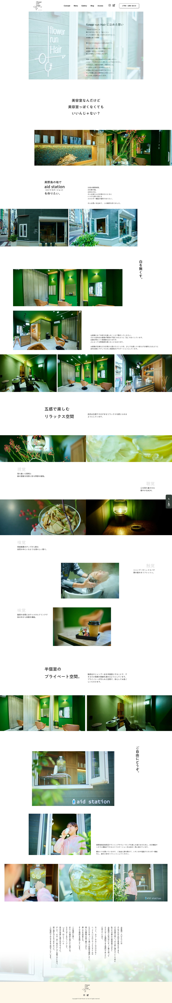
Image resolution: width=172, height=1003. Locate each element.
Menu (76, 5)
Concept (67, 5)
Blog (92, 5)
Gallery (84, 5)
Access (100, 5)
